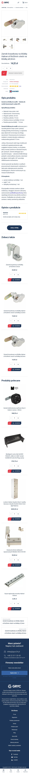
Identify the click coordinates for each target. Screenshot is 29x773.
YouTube (16, 757)
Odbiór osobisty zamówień (14, 745)
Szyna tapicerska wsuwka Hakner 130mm (14, 594)
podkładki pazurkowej (16, 193)
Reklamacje (14, 729)
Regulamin (14, 717)
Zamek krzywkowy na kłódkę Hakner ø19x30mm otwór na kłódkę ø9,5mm (14, 355)
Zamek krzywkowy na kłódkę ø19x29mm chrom (14, 265)
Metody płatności (14, 742)
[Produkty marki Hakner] (14, 91)
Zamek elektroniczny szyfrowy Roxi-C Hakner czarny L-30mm (14, 409)
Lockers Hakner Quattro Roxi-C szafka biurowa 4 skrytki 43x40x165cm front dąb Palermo (14, 504)
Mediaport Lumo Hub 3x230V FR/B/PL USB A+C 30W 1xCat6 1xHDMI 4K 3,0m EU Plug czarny (14, 456)
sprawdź (16, 83)
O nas (14, 714)
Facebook (15, 754)
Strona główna (10, 7)
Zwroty (14, 723)
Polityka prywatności (14, 720)
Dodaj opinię (14, 228)
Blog (14, 732)
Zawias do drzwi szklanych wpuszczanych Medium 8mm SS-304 (15, 551)
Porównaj (3, 73)
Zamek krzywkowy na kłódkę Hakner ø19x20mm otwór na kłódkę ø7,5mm (14, 311)
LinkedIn (16, 760)
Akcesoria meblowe (19, 7)
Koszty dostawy (14, 739)
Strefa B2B (14, 736)
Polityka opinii (14, 726)
